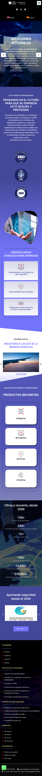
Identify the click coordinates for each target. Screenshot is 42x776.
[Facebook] (17, 9)
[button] (39, 3)
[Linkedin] (25, 9)
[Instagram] (21, 9)
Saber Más (21, 515)
